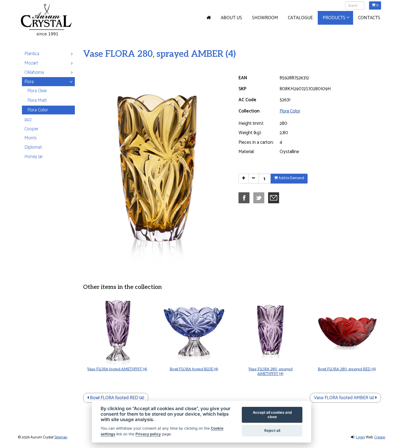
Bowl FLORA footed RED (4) (116, 398)
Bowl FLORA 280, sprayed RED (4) (347, 369)
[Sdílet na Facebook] (245, 197)
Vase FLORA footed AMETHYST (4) (117, 369)
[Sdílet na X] (260, 197)
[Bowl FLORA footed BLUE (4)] (194, 330)
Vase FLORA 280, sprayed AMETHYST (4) (270, 371)
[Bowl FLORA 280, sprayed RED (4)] (347, 330)
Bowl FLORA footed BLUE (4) (194, 369)
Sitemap (60, 437)
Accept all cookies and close (272, 414)
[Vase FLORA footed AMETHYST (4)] (117, 330)
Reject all (272, 430)
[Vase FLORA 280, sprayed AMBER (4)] (155, 168)
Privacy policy (148, 434)
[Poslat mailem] (275, 197)
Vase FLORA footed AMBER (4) (344, 398)
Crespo (379, 437)
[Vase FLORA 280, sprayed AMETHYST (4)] (270, 330)
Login (360, 437)
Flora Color (290, 111)
